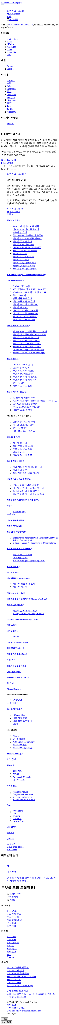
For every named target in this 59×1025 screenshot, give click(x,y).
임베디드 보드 (20, 253)
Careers (10, 805)
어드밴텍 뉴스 (14, 914)
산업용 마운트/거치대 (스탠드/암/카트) (23, 500)
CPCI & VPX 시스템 (23, 364)
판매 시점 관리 (20, 557)
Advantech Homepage (11, 2)
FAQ (9, 954)
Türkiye (10, 109)
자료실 (16, 736)
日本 (9, 91)
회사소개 (10, 765)
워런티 (16, 724)
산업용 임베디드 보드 (23, 244)
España (10, 69)
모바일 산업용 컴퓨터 (15, 461)
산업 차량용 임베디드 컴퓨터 (27, 467)
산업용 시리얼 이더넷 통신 (18, 325)
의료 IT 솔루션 (13, 437)
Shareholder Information (24, 799)
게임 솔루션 (12, 625)
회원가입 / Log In (15, 174)
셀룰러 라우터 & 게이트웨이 (27, 346)
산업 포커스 (13, 942)
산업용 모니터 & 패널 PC (25, 304)
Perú (9, 54)
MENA (10, 123)
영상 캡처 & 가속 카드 (24, 431)
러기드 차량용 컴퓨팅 (15, 520)
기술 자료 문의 (20, 718)
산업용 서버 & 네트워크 (16, 392)
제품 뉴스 (12, 948)
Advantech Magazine (22, 777)
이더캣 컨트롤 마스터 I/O (25, 313)
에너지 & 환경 (13, 572)
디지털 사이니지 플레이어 (26, 229)
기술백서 (11, 939)
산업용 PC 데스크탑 (23, 373)
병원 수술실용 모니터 (23, 446)
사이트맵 (11, 1005)
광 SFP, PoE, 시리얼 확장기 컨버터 (30, 331)
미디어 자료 (19, 780)
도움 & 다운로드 (14, 709)
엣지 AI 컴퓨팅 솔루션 (24, 584)
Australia (11, 80)
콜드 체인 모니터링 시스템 (26, 473)
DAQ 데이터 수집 (21, 286)
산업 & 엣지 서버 (14, 526)
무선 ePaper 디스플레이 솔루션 (28, 235)
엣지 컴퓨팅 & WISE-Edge (18, 578)
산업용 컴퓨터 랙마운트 (25, 376)
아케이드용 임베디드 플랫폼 (27, 247)
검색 (9, 16)
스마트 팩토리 (12, 567)
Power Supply (19, 511)
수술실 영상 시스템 (22, 449)
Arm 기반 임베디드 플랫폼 (26, 226)
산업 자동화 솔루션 (15, 280)
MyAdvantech (13, 14)
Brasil (9, 41)
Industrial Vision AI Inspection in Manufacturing (34, 543)
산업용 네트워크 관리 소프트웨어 (29, 334)
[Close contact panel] (2, 861)
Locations (17, 818)
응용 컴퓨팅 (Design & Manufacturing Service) (26, 275)
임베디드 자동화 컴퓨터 (25, 316)
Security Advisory (14, 753)
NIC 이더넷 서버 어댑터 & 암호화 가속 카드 (35, 401)
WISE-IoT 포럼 (20, 744)
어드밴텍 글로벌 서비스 (16, 666)
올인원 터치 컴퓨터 (22, 554)
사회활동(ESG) (14, 920)
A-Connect (12, 849)
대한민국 (13, 19)
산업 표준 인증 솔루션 (24, 301)
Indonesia (11, 89)
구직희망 (11, 923)
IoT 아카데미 (19, 739)
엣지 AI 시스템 (20, 587)
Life (14, 813)
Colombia (11, 52)
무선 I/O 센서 (19, 295)
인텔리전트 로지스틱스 (16, 654)
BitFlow (16, 636)
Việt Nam (11, 112)
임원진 (16, 774)
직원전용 (10, 833)
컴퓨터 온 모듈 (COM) (24, 265)
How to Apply (19, 821)
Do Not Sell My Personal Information (24, 1010)
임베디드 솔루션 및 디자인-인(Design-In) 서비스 (26, 599)
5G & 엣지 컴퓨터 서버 (24, 397)
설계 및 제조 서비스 (15, 648)
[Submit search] (12, 169)
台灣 (9, 102)
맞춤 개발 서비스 (14, 672)
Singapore (11, 100)
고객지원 (11, 703)
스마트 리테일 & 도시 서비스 (19, 549)
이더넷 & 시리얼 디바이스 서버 (28, 349)
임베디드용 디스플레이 (24, 262)
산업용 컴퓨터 (12, 359)
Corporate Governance (23, 794)
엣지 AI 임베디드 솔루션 (25, 250)
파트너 (10, 683)
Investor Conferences (22, 797)
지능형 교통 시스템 (22, 386)
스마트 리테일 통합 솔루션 (26, 491)
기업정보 (11, 759)
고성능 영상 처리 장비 (24, 421)
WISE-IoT (17, 700)
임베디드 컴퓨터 (13, 220)
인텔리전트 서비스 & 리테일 (18, 479)
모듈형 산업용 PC (21, 367)
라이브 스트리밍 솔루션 (25, 425)
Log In (21, 11)
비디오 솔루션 (12, 631)
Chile (9, 49)
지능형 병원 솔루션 (22, 455)
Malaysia (11, 97)
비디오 (10, 945)
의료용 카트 (19, 452)
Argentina (11, 47)
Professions (18, 811)
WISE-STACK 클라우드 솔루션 (28, 407)
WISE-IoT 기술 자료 (23, 747)
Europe (10, 66)
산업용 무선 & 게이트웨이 (26, 337)
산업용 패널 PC (20, 307)
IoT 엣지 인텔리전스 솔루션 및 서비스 (22, 619)
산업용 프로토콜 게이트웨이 (27, 343)
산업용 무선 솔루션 (22, 241)
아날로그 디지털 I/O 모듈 (25, 310)
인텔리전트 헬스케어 (15, 593)
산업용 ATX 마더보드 (23, 370)
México (10, 44)
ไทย (9, 106)
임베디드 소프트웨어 (23, 256)
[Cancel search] (15, 169)
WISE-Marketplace (15, 847)
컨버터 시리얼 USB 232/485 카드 (29, 352)
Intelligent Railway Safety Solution (28, 613)
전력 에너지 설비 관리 (24, 319)
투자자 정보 (12, 786)
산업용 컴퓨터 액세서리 (25, 380)
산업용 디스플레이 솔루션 (17, 642)
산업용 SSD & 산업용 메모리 (27, 238)
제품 (9, 214)
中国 (9, 83)
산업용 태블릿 (20, 470)
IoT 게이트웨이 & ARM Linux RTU (30, 289)
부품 (9, 506)
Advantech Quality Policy (17, 677)
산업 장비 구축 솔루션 (16, 532)
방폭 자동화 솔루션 (22, 298)
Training (16, 816)
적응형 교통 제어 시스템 (25, 610)
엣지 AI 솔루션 (20, 383)
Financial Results (20, 792)
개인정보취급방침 (16, 1008)
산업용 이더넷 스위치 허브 (26, 340)
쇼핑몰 (10, 844)
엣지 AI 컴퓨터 (20, 428)
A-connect (11, 957)
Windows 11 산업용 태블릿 (26, 485)
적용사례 (11, 936)
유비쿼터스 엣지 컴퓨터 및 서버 (29, 560)
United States (13, 39)
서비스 (10, 660)
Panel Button (7, 163)
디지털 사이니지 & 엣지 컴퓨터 (28, 488)
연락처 (10, 838)
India (9, 86)
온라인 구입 (15, 894)
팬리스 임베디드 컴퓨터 (25, 268)
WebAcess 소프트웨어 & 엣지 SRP (29, 292)
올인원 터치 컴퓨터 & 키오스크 (28, 494)
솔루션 (10, 514)
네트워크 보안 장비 (22, 410)
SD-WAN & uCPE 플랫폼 (25, 404)
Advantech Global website (21, 24)
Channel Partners (14, 689)
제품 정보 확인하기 (22, 721)
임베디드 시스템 (21, 259)
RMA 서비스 (19, 715)
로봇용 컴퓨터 (20, 232)
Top (5, 1019)
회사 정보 (17, 771)
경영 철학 (11, 827)
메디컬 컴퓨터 (20, 443)
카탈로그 (11, 951)
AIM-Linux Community (24, 742)
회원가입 (11, 11)
